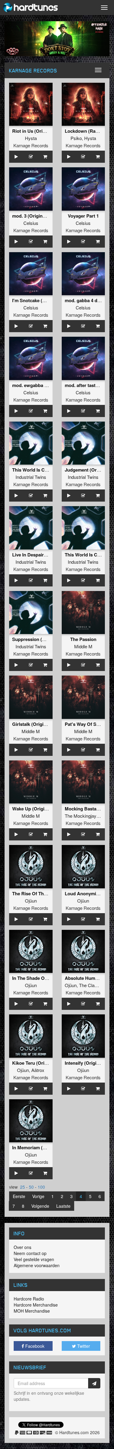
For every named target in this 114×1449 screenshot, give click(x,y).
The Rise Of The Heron (36, 893)
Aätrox (37, 1070)
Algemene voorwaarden (37, 1265)
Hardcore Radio (29, 1299)
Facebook (34, 1346)
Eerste (19, 1196)
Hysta (31, 138)
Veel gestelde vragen (34, 1259)
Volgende (40, 1206)
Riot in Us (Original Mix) (37, 131)
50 (31, 1187)
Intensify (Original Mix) (89, 1063)
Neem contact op (30, 1253)
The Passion (83, 639)
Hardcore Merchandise (36, 1305)
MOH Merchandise (32, 1311)
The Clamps (91, 985)
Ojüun (31, 900)
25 (22, 1187)
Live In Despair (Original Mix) (43, 554)
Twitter (83, 1346)
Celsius (30, 223)
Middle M (83, 646)
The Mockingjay (80, 816)
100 (41, 1187)
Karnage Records (30, 145)
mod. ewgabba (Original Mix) (42, 385)
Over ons (22, 1247)
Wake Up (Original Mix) (36, 808)
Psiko (76, 138)
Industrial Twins (31, 477)
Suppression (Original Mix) (40, 639)
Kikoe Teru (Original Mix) (38, 1063)
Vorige (38, 1196)
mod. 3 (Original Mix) (34, 215)
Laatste (63, 1206)
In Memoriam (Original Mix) (41, 1147)
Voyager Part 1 (83, 215)
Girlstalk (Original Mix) (36, 724)
